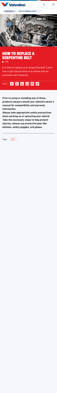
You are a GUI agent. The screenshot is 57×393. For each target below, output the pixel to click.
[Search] (44, 4)
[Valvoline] (13, 4)
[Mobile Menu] (53, 4)
